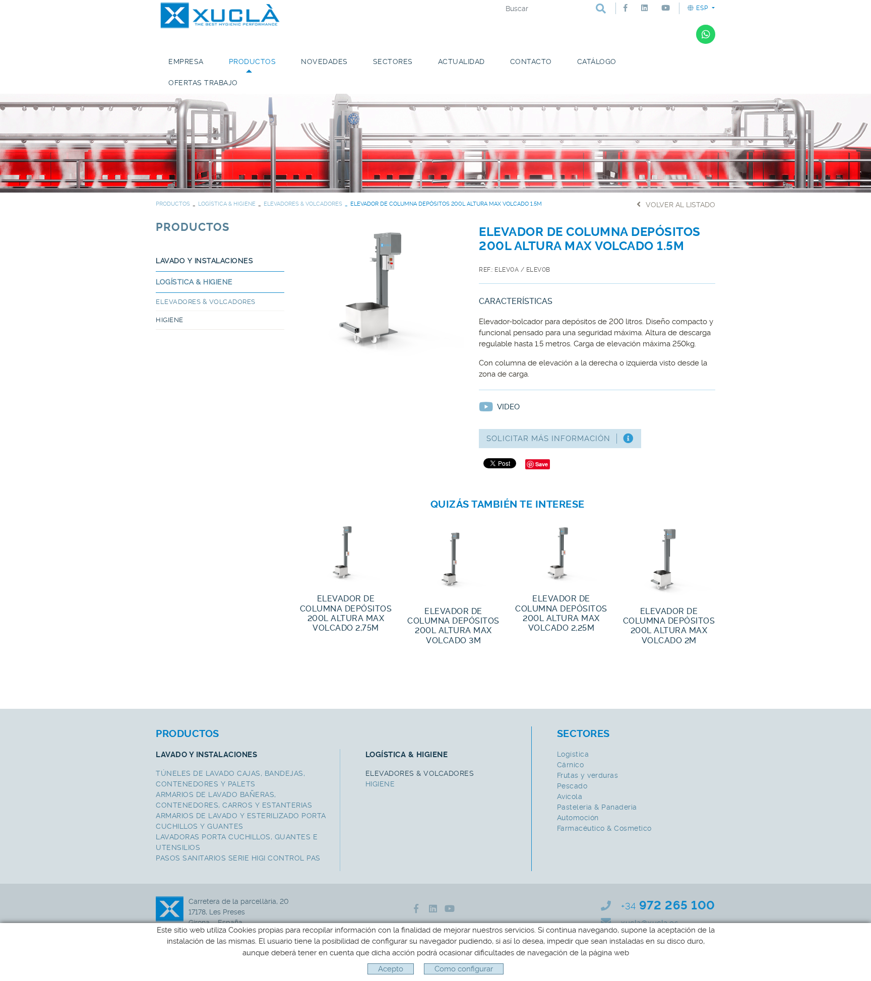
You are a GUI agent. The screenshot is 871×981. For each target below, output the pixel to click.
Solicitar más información (548, 438)
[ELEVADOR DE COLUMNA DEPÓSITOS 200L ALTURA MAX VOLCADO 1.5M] (381, 288)
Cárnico (570, 765)
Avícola (570, 796)
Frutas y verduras (587, 775)
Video (508, 406)
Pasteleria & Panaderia (597, 807)
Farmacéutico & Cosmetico (604, 828)
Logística (573, 754)
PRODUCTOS (173, 204)
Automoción (578, 818)
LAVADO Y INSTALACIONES (204, 261)
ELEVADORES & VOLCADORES (303, 204)
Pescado (572, 786)
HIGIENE (169, 320)
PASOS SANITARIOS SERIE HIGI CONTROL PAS (238, 858)
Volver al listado (680, 205)
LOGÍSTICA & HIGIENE (227, 204)
